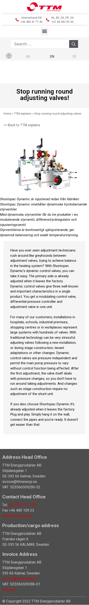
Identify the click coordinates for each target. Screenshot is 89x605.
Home (7, 113)
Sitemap (9, 589)
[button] (44, 31)
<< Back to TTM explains (21, 125)
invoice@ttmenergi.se (19, 579)
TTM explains (22, 113)
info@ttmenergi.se (17, 516)
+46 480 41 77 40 (22, 505)
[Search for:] (39, 44)
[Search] (73, 44)
